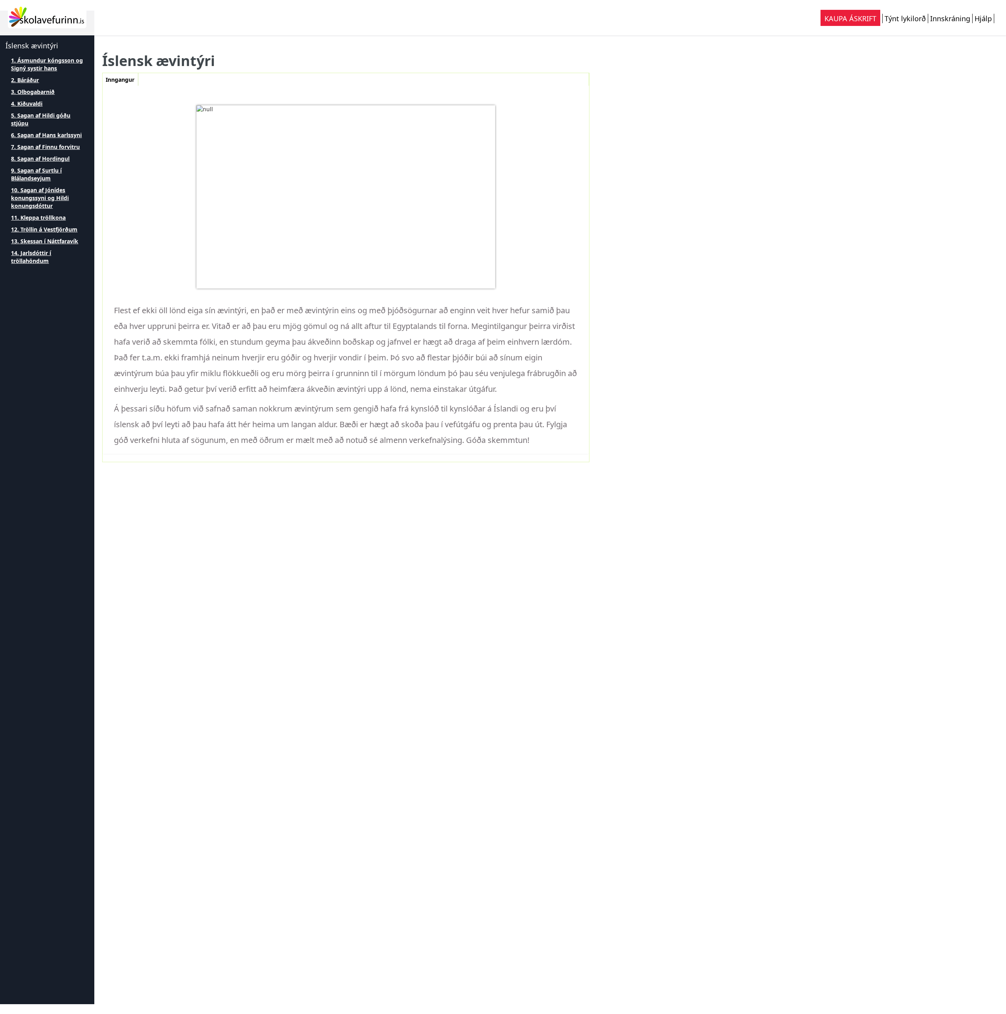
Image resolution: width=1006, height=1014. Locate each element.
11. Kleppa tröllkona (38, 217)
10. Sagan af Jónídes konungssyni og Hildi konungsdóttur (40, 197)
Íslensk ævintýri (32, 45)
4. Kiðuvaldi (26, 103)
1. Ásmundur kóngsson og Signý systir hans (47, 64)
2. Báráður (25, 80)
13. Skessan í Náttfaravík (44, 241)
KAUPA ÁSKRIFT (850, 18)
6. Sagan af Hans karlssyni (46, 135)
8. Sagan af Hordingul (40, 158)
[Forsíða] (47, 16)
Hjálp (983, 18)
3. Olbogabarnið (33, 92)
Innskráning (950, 18)
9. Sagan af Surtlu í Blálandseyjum (36, 174)
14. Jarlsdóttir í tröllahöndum (31, 257)
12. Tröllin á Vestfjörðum (44, 229)
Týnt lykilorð (905, 18)
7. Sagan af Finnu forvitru (45, 147)
